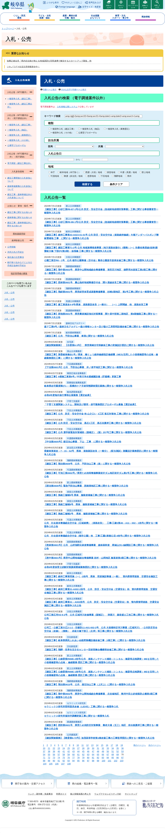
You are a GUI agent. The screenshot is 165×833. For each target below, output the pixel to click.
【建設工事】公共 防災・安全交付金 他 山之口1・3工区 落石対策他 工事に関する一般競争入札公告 (96, 413)
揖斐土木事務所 (74, 492)
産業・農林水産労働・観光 (70, 16)
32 (103, 748)
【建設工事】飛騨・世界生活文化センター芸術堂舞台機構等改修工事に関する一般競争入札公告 (94, 649)
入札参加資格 (18, 171)
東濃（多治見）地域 (73, 176)
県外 (129, 176)
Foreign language (67, 7)
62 (83, 754)
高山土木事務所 (74, 351)
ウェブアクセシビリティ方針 (107, 794)
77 (73, 758)
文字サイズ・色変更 (91, 7)
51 (113, 751)
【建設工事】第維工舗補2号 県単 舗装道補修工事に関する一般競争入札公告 (85, 513)
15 (102, 745)
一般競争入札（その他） (62, 133)
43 (73, 751)
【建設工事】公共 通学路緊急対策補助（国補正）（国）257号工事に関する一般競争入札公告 (93, 432)
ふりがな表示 (52, 2)
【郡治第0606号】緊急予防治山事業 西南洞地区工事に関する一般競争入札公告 (86, 486)
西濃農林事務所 (73, 279)
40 (59, 751)
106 (57, 764)
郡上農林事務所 (74, 482)
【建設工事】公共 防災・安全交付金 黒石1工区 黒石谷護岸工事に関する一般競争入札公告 (92, 423)
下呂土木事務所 (74, 410)
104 (44, 764)
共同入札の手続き (15, 252)
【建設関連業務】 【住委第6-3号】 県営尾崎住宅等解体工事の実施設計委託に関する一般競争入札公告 (99, 345)
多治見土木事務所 (75, 448)
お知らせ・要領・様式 (17, 206)
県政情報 (146, 17)
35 (117, 748)
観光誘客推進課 (74, 392)
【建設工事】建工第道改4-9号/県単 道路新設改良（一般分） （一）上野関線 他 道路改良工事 (96, 304)
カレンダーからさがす (133, 6)
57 (59, 754)
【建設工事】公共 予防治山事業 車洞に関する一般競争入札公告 (79, 336)
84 (108, 758)
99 (98, 761)
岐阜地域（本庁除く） (70, 172)
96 (83, 761)
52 (117, 751)
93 (68, 761)
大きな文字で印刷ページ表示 (73, 89)
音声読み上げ (94, 2)
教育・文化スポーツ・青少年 (120, 16)
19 (122, 745)
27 (78, 748)
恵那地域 (92, 176)
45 (83, 751)
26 (73, 748)
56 (54, 754)
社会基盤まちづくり (95, 16)
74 (59, 758)
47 (93, 751)
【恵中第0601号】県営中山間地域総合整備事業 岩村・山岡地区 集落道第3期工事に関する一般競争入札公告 (100, 558)
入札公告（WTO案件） (17, 92)
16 (107, 745)
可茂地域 (55, 176)
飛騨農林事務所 (73, 266)
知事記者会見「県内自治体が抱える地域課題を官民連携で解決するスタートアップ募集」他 (49, 61)
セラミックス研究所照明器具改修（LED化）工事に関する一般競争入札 (81, 706)
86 (117, 758)
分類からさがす (109, 6)
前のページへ (139, 745)
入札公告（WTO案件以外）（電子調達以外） (17, 116)
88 (44, 761)
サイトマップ (131, 794)
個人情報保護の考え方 (80, 794)
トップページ (8, 28)
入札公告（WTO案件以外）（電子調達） (17, 155)
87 (122, 758)
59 (68, 754)
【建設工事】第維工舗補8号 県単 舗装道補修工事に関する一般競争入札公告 (85, 504)
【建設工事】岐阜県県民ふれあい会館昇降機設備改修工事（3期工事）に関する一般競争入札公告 (94, 640)
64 (93, 754)
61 (78, 754)
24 (64, 748)
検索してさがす (157, 6)
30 (93, 748)
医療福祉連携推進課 (76, 383)
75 (64, 758)
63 (88, 754)
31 (98, 748)
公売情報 (11, 247)
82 (98, 758)
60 (73, 754)
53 (122, 751)
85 (113, 758)
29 (88, 748)
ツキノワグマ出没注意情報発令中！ (23, 67)
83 (103, 758)
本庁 (53, 172)
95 (78, 761)
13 (92, 745)
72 (49, 758)
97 (88, 761)
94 (73, 761)
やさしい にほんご (73, 2)
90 (54, 761)
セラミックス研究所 (76, 703)
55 (49, 754)
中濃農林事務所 (74, 438)
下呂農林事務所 (74, 364)
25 (68, 748)
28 (83, 748)
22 (54, 748)
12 (87, 745)
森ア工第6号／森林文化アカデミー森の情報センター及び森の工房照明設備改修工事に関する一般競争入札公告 (101, 326)
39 (54, 751)
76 (68, 758)
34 (113, 748)
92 (64, 761)
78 (78, 758)
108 (69, 764)
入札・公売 (9, 293)
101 (109, 761)
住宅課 (70, 342)
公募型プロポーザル (87, 133)
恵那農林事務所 (74, 542)
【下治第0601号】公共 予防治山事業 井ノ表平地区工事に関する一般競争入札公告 (88, 367)
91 (59, 761)
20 (44, 748)
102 (115, 761)
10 (78, 745)
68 (113, 754)
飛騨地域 (118, 176)
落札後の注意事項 (15, 257)
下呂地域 (105, 176)
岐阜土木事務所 (73, 231)
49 (103, 751)
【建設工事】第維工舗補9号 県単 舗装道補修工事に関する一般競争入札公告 (84, 495)
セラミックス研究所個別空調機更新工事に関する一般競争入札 (76, 716)
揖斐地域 (111, 172)
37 (44, 751)
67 (108, 754)
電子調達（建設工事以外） (19, 163)
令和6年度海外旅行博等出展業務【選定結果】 (68, 395)
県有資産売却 (19, 234)
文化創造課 (72, 637)
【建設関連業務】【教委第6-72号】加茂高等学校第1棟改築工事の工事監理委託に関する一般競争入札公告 (99, 738)
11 (82, 745)
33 (108, 748)
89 (49, 761)
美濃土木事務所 (73, 301)
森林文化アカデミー (75, 323)
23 (59, 748)
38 (49, 751)
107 (63, 764)
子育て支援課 (73, 401)
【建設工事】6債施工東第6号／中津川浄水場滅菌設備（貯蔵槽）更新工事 (82, 376)
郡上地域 (146, 172)
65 (98, 754)
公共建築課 (72, 735)
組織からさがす (145, 6)
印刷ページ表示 (49, 89)
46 (88, 751)
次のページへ (154, 745)
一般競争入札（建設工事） (63, 129)
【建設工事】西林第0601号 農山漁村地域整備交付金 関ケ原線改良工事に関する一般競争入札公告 (96, 282)
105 (50, 764)
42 (68, 751)
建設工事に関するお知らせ (19, 212)
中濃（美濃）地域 (128, 172)
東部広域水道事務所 (76, 373)
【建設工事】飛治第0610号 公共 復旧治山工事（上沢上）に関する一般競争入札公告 (89, 684)
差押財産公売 (18, 240)
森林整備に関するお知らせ (19, 217)
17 (112, 745)
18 (117, 745)
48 (98, 751)
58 (64, 754)
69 (117, 754)
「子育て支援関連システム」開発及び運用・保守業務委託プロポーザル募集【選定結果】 (90, 404)
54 (44, 754)
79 (83, 758)
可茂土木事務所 (74, 520)
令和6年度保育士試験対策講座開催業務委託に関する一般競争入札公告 (80, 567)
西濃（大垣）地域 (93, 172)
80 (88, 758)
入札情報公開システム (67, 107)
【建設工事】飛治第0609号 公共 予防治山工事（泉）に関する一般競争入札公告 (87, 463)
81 (93, 758)
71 (44, 758)
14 (97, 745)
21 (49, 748)
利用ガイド (61, 794)
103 (121, 761)
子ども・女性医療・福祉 (44, 16)
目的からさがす (121, 6)
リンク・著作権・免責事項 (40, 794)
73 (54, 758)
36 (122, 748)
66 (103, 754)
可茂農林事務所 (74, 470)
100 (103, 761)
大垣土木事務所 (73, 257)
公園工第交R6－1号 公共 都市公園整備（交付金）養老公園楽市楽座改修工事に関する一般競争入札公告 (99, 260)
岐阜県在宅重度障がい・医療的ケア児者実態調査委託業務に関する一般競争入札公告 (88, 386)
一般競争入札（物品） (90, 129)
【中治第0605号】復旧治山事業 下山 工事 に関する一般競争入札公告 (82, 441)
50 (108, 751)
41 (64, 751)
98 (93, 761)
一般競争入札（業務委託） (118, 129)
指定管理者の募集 (19, 273)
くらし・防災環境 (19, 16)
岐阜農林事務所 (73, 333)
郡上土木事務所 (73, 206)
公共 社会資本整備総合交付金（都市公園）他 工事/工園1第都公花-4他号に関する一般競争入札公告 (97, 536)
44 (78, 751)
